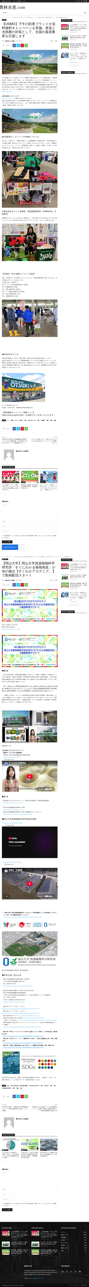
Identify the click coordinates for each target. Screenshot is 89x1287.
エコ (8, 420)
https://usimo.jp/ (7, 91)
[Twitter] (81, 1)
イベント (8, 17)
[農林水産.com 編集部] (3, 41)
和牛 (16, 420)
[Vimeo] (84, 1)
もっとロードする (73, 65)
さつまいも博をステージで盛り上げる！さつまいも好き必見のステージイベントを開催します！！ (44, 441)
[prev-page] (3, 494)
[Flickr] (71, 1271)
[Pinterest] (22, 45)
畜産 (38, 420)
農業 (51, 420)
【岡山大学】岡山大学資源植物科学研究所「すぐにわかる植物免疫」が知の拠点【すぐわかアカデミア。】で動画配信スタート (15, 441)
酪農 (55, 420)
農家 (48, 420)
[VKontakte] (80, 1271)
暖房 (25, 420)
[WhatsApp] (26, 45)
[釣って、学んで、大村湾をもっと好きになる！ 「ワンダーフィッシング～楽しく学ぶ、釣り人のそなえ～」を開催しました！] (49, 477)
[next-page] (6, 494)
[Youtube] (86, 1)
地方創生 (21, 420)
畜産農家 (43, 420)
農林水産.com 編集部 (10, 41)
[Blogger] (62, 1271)
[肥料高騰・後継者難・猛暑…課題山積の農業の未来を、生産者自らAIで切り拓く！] (29, 477)
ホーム (3, 17)
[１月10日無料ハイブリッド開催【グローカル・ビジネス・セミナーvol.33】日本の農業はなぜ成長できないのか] (10, 477)
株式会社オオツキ (32, 420)
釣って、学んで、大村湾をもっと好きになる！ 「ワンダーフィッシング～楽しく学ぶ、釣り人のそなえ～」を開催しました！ (78, 57)
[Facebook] (76, 1)
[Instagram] (79, 1)
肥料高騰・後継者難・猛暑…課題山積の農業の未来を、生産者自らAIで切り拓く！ (29, 486)
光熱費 (12, 420)
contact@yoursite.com (37, 1278)
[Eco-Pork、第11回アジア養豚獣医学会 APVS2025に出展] (65, 38)
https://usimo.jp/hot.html (13, 415)
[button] (85, 13)
